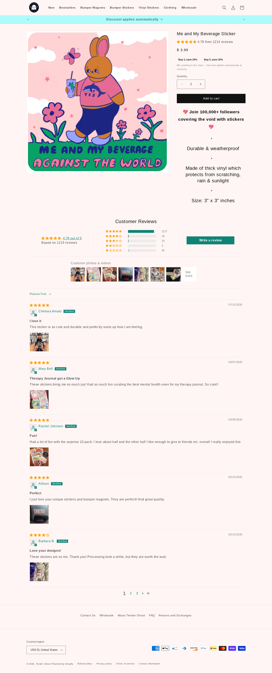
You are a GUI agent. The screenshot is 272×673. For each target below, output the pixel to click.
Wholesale (107, 615)
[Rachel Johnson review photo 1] (39, 456)
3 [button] (137, 593)
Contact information (149, 663)
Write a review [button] (210, 240)
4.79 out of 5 (72, 238)
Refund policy (84, 663)
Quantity (182, 76)
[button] (224, 7)
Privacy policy (104, 663)
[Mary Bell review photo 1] (39, 399)
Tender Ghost (43, 664)
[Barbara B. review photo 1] (39, 571)
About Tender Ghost (131, 615)
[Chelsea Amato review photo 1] (39, 342)
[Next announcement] (244, 19)
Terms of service (125, 663)
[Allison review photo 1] (39, 514)
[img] (39, 305)
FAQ (152, 615)
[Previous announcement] (27, 19)
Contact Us (88, 615)
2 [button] (131, 593)
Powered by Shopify (62, 664)
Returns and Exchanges (175, 615)
